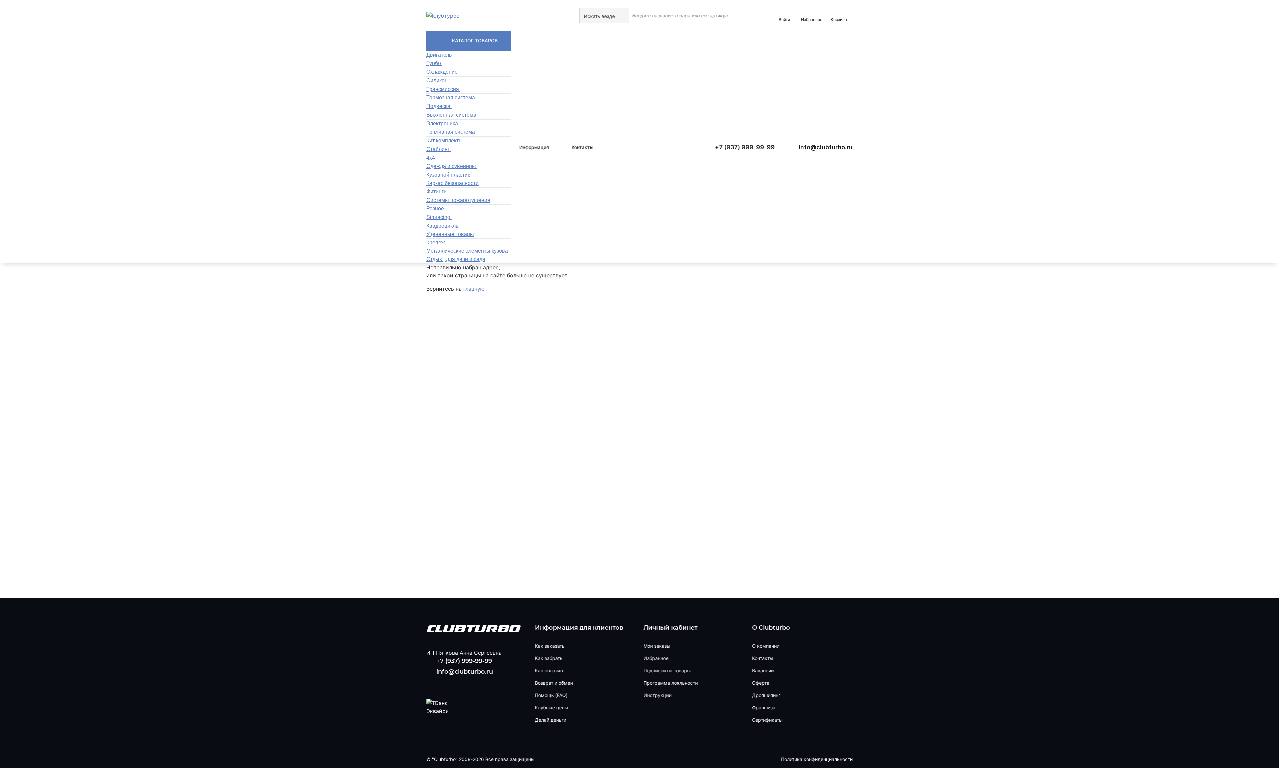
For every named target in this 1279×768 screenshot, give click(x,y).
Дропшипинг (766, 695)
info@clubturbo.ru (826, 147)
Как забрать (549, 658)
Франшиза (763, 707)
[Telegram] (475, 684)
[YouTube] (454, 684)
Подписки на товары (667, 670)
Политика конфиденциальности (817, 759)
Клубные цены (551, 707)
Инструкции (657, 695)
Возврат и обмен (554, 683)
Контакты (583, 147)
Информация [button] (534, 147)
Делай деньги (550, 720)
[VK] (433, 684)
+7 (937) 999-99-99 (745, 147)
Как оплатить (550, 670)
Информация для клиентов (579, 627)
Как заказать (550, 646)
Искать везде (600, 16)
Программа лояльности (670, 683)
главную (474, 288)
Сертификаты (767, 720)
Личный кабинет (670, 627)
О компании (765, 646)
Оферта (760, 683)
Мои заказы (656, 646)
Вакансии (763, 670)
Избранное (655, 658)
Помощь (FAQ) (551, 695)
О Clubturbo (771, 627)
